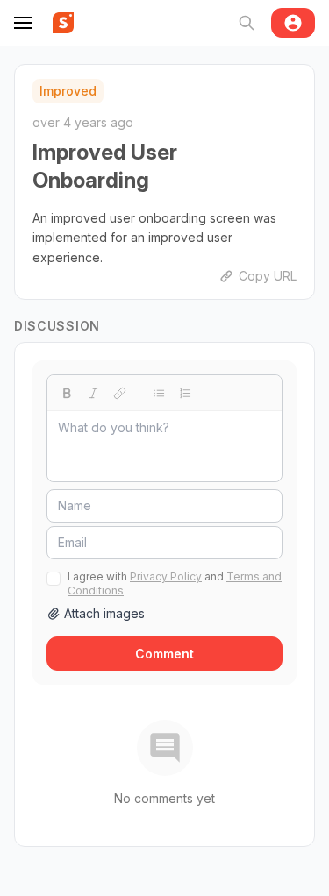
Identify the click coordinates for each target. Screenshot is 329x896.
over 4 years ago (82, 122)
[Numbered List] (185, 392)
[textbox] (164, 446)
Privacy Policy (166, 576)
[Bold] (66, 392)
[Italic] (93, 392)
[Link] (119, 392)
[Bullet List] (159, 392)
